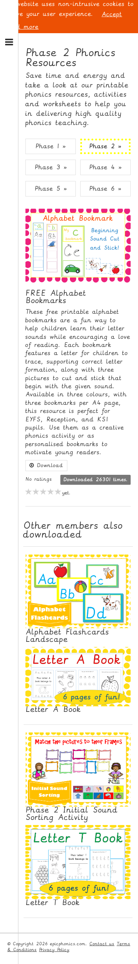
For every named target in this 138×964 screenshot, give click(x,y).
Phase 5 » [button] (51, 188)
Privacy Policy (54, 950)
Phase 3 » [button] (51, 167)
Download (48, 465)
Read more (22, 27)
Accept (112, 14)
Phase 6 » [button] (105, 188)
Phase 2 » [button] (105, 146)
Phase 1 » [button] (50, 146)
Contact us (101, 944)
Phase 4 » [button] (105, 167)
